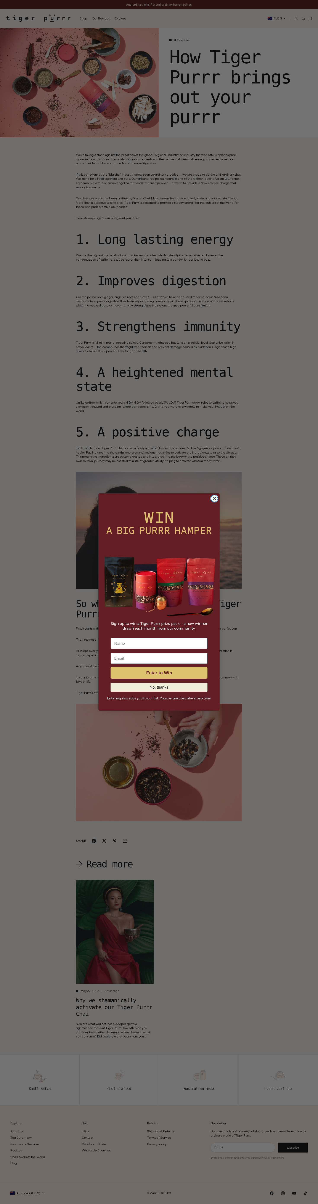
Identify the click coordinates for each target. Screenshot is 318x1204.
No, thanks (159, 687)
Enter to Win (159, 672)
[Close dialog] (214, 498)
